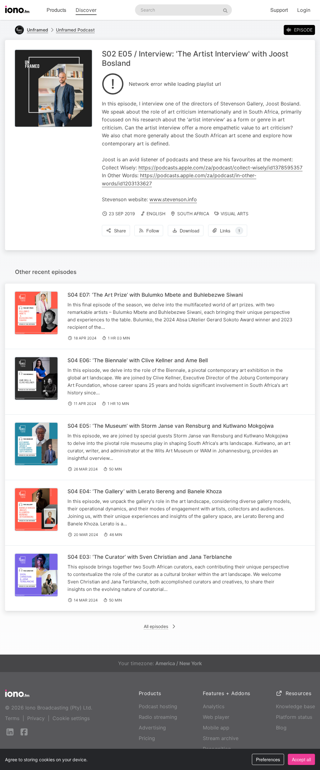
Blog (281, 727)
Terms (12, 718)
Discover (86, 10)
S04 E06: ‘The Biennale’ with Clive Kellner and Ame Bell (138, 360)
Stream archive (220, 738)
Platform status (294, 717)
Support (279, 9)
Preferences (268, 759)
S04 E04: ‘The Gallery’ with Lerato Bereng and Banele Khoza (145, 491)
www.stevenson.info (173, 199)
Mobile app (216, 727)
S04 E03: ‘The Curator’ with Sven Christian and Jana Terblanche (150, 557)
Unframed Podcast (75, 29)
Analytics (213, 706)
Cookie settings (71, 718)
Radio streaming (158, 717)
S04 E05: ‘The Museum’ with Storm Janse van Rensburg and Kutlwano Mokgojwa (171, 426)
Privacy (36, 718)
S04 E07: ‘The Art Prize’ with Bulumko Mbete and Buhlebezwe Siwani (155, 295)
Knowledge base (295, 706)
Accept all (301, 759)
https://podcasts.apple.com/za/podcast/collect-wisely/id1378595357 (220, 167)
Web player (216, 717)
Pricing (147, 738)
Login (303, 10)
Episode (303, 29)
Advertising (152, 727)
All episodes (156, 626)
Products (56, 9)
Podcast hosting (158, 706)
